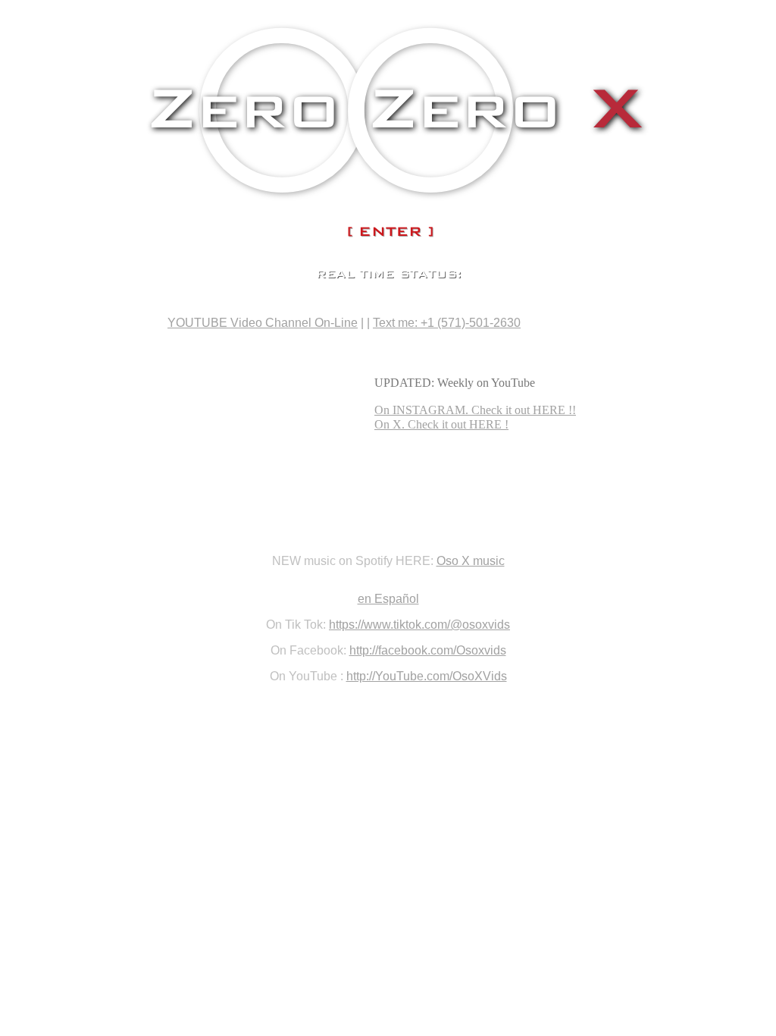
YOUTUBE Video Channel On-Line (262, 322)
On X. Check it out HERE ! (441, 424)
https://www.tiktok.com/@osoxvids (419, 624)
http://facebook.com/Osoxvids (427, 650)
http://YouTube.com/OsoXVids (426, 676)
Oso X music (470, 560)
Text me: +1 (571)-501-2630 (447, 322)
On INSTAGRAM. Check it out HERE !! (475, 409)
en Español (388, 598)
